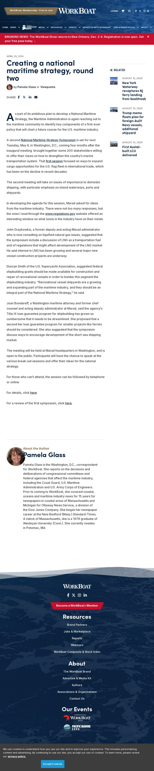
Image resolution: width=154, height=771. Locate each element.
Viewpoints (47, 87)
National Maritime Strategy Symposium (48, 140)
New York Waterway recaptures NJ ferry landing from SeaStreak (134, 90)
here (33, 393)
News (13, 27)
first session (54, 161)
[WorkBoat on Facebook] (136, 11)
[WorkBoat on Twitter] (140, 11)
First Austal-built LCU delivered (131, 150)
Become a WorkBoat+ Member (77, 605)
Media (41, 27)
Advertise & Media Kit (77, 678)
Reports (77, 638)
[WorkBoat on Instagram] (144, 11)
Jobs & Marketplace (124, 27)
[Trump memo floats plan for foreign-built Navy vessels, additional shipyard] (114, 109)
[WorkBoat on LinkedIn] (148, 11)
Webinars (77, 645)
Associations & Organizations (77, 691)
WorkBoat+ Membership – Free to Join (31, 10)
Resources (57, 27)
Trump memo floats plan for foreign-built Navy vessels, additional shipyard (133, 122)
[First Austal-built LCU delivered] (114, 144)
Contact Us (77, 698)
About (144, 27)
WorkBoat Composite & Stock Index (77, 651)
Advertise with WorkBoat (97, 27)
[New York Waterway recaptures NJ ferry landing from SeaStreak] (114, 81)
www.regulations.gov (60, 214)
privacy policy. (17, 756)
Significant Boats (29, 30)
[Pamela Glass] (10, 87)
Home (5, 27)
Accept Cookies (53, 763)
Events (72, 27)
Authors (77, 685)
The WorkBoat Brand (77, 671)
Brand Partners (77, 624)
